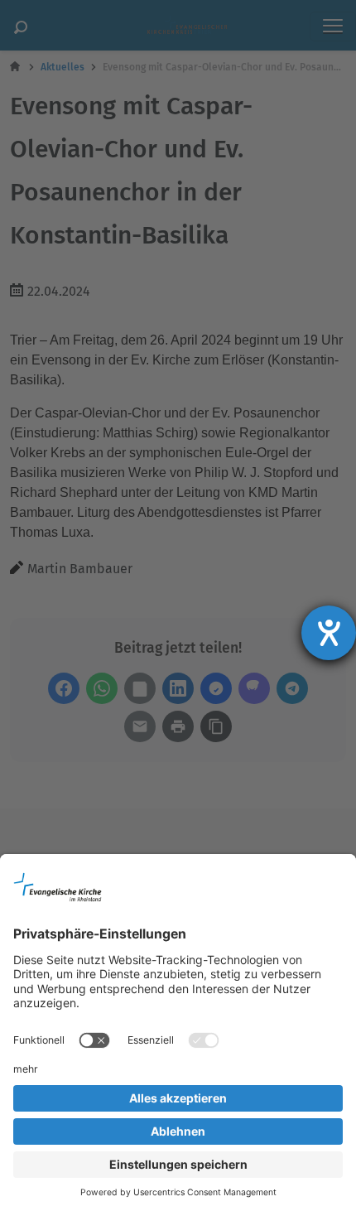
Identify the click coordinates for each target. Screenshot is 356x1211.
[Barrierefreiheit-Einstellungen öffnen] (328, 633)
